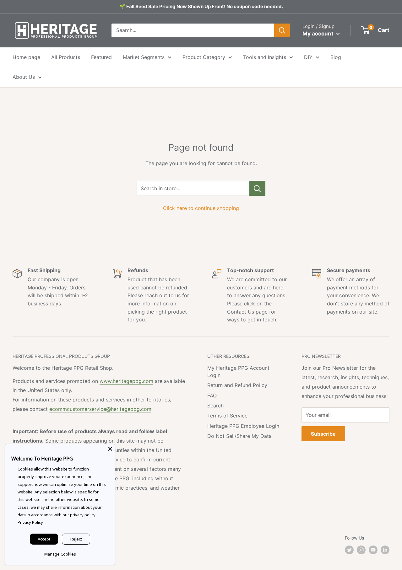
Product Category (203, 57)
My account (318, 33)
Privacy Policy (30, 522)
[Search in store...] (257, 188)
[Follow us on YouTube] (373, 550)
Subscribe (323, 434)
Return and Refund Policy (237, 385)
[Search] (282, 30)
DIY (308, 57)
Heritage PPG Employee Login (243, 426)
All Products (65, 57)
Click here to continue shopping (201, 208)
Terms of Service (227, 415)
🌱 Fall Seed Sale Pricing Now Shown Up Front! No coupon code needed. (201, 6)
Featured (101, 57)
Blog (335, 57)
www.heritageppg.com (126, 381)
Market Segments (144, 57)
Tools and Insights (264, 57)
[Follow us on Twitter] (349, 550)
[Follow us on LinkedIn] (385, 550)
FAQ (212, 395)
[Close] (110, 449)
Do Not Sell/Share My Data (239, 436)
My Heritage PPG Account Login (238, 371)
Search (215, 405)
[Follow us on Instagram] (361, 550)
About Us (24, 77)
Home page (26, 57)
